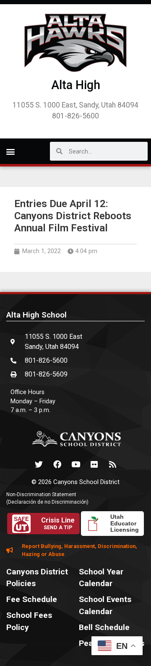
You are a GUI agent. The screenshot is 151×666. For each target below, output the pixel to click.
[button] (10, 151)
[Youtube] (75, 464)
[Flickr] (94, 464)
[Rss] (112, 464)
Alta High (75, 85)
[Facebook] (57, 464)
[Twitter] (39, 464)
